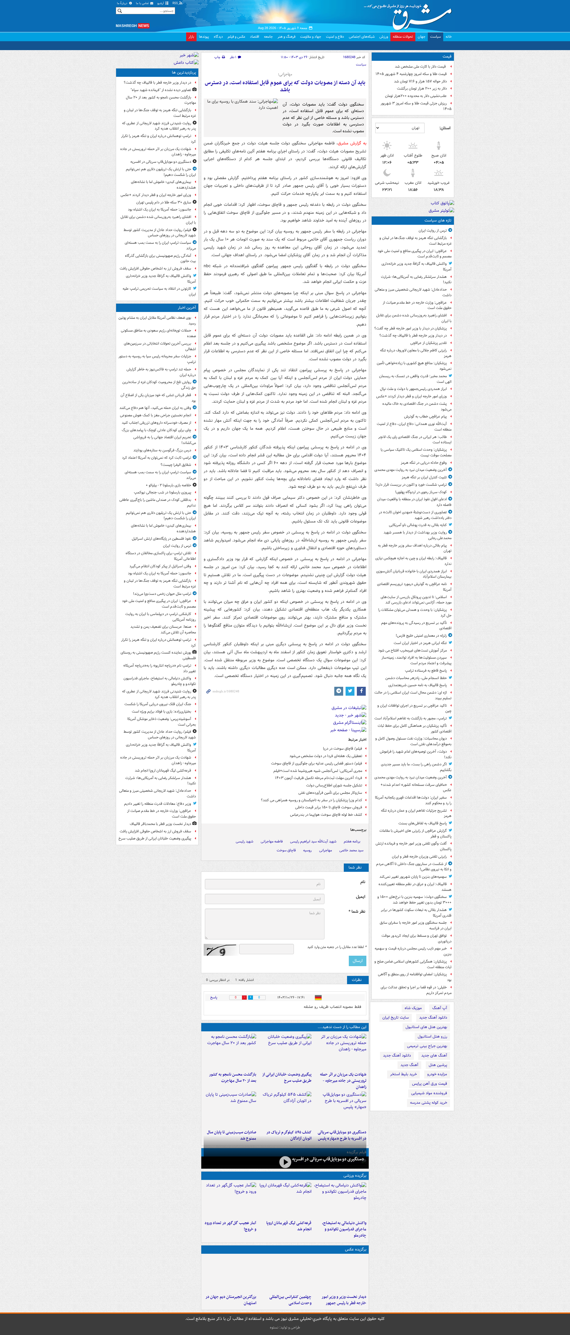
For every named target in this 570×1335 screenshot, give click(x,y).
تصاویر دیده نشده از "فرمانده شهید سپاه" (161, 90)
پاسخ (213, 997)
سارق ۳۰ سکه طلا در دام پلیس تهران (163, 202)
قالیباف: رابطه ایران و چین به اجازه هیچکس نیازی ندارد (413, 561)
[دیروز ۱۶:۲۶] (285, 1162)
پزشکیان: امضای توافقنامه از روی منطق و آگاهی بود (415, 977)
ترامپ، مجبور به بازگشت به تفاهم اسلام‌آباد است (410, 718)
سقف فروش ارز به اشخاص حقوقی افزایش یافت (155, 268)
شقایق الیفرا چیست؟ (176, 465)
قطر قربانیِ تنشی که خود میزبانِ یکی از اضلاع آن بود (158, 398)
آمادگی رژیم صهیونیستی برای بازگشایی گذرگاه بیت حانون (160, 258)
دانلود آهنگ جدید (433, 1017)
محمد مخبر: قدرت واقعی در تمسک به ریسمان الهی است (415, 379)
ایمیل (360, 897)
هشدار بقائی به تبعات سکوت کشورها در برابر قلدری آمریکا (416, 912)
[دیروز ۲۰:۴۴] (340, 1051)
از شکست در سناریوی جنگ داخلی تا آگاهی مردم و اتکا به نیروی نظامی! (414, 866)
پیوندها (204, 36)
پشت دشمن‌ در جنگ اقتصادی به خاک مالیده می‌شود (417, 406)
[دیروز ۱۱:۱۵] (230, 1200)
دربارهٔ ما (122, 3)
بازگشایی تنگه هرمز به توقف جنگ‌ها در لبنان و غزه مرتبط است (415, 240)
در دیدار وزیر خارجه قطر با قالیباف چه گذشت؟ (413, 335)
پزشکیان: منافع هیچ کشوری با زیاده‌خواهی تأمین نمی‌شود (414, 366)
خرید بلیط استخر (403, 1074)
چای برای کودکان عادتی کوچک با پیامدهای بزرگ (156, 430)
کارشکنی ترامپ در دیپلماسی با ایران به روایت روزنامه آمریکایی (160, 616)
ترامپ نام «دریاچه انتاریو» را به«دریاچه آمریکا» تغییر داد (159, 668)
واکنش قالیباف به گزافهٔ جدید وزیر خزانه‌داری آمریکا (416, 266)
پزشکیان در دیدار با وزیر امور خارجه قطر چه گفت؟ (410, 328)
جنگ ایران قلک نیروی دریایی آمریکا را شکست (157, 704)
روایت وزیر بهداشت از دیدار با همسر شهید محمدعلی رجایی (418, 535)
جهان (421, 36)
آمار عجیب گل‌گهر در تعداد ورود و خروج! (230, 1226)
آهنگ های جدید (434, 1055)
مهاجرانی (325, 850)
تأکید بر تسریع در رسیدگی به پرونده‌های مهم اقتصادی (416, 625)
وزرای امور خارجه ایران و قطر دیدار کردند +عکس (411, 396)
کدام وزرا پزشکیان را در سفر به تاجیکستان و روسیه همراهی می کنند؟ (311, 800)
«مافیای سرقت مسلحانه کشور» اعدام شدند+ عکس (416, 787)
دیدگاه (218, 36)
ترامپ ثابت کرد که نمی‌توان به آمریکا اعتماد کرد (156, 458)
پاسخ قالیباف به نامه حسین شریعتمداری (417, 685)
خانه (449, 36)
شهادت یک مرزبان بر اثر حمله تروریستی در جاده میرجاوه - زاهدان (343, 1080)
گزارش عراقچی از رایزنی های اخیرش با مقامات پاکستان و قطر (415, 833)
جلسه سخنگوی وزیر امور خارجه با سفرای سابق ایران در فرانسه (416, 925)
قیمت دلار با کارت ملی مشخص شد (421, 66)
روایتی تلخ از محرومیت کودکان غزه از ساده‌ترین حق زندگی (159, 385)
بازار (191, 36)
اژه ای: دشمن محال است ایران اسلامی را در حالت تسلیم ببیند (413, 695)
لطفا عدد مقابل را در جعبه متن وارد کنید (336, 947)
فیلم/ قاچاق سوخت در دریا (342, 748)
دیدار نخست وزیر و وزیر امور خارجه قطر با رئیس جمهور (344, 1300)
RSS (175, 3)
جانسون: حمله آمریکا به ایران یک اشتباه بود (159, 209)
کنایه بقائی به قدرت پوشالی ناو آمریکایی (418, 525)
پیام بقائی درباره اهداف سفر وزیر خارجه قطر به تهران (415, 548)
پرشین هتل (438, 1065)
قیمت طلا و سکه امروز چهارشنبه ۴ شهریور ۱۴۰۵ (411, 74)
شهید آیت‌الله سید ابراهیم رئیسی (313, 841)
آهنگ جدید (409, 1065)
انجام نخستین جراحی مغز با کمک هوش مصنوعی (155, 415)
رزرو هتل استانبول (432, 1036)
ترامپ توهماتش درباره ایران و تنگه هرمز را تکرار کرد (158, 138)
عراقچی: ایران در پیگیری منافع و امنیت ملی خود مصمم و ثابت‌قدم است (415, 253)
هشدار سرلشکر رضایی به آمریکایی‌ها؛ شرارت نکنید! (416, 279)
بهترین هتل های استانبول (426, 1027)
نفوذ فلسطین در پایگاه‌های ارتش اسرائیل (161, 538)
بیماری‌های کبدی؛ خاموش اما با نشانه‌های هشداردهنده (163, 184)
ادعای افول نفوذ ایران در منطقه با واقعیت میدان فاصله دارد (414, 502)
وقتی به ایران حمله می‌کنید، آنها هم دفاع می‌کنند (155, 408)
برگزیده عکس (355, 1249)
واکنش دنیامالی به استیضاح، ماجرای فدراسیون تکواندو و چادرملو (344, 1229)
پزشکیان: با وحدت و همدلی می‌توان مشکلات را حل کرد (415, 612)
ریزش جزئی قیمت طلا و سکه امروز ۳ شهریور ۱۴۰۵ (416, 106)
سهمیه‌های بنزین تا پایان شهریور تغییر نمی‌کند (413, 877)
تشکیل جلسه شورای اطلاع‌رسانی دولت (334, 785)
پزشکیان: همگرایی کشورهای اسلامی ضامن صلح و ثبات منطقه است (413, 964)
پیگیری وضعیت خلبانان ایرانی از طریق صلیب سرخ (286, 1077)
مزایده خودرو (437, 1074)
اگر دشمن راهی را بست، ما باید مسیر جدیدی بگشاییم (416, 767)
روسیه (307, 850)
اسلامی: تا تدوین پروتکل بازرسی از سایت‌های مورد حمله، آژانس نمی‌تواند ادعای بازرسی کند (416, 600)
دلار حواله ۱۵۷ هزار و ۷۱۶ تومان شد (420, 81)
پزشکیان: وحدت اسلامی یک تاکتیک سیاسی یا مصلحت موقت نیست (416, 452)
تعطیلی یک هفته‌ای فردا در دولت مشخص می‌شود (325, 756)
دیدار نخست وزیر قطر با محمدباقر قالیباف (160, 824)
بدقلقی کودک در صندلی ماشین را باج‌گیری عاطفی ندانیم (157, 502)
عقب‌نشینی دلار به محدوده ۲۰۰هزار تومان (416, 96)
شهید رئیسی (244, 841)
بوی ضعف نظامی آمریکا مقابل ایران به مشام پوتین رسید (157, 320)
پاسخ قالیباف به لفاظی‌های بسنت (422, 823)
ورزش (383, 36)
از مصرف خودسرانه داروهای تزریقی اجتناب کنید (156, 423)
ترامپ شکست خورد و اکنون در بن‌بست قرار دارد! (411, 485)
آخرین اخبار (187, 308)
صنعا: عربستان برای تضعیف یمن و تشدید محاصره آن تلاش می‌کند (163, 629)
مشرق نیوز (409, 15)
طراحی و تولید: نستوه (285, 1327)
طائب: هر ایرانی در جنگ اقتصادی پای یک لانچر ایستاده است (415, 439)
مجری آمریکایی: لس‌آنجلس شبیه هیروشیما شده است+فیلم (317, 771)
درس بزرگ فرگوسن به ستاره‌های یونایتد (162, 450)
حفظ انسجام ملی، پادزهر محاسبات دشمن (416, 678)
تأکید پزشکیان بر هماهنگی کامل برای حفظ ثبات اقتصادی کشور (415, 728)
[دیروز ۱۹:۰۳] (340, 1274)
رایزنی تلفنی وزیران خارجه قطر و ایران (419, 856)
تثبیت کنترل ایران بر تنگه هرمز (424, 477)
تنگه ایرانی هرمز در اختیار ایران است (420, 643)
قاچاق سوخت (286, 850)
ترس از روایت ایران (433, 230)
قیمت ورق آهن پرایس (429, 1084)
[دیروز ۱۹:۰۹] (285, 1051)
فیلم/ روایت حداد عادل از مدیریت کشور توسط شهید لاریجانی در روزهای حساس (160, 232)
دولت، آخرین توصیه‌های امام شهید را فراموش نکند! (416, 754)
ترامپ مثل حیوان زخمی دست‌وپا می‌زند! (162, 594)
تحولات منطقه (403, 36)
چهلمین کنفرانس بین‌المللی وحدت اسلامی (290, 1300)
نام (362, 882)
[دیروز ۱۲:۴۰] (230, 1109)
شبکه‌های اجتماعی (362, 36)
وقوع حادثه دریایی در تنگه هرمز (424, 463)
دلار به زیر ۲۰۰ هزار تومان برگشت (422, 88)
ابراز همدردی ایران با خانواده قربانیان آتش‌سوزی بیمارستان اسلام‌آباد (414, 574)
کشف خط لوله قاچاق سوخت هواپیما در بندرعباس (326, 815)
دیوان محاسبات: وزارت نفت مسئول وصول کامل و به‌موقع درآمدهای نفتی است (413, 741)
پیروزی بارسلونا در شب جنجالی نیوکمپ (162, 492)
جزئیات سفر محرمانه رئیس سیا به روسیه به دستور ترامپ (157, 359)
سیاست (435, 36)
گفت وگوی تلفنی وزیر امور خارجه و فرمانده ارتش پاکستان (414, 846)
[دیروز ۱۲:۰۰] (230, 1274)
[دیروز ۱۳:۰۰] (285, 1274)
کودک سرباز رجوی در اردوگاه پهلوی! (421, 492)
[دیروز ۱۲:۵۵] (285, 1109)
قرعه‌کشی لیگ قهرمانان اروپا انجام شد (288, 1226)
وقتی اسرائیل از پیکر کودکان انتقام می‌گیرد (160, 566)
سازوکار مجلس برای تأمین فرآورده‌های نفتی (330, 793)
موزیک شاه (413, 1008)
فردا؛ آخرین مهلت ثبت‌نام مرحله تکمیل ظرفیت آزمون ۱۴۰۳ (318, 778)
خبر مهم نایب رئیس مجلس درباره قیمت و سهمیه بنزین (413, 951)
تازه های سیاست (438, 220)
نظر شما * (357, 912)
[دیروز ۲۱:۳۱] (340, 1200)
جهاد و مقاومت (310, 36)
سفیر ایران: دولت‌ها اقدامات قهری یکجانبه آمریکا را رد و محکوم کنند (413, 800)
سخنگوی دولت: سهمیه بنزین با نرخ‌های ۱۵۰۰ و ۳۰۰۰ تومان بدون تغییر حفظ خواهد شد (414, 899)
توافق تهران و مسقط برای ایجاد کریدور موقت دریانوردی (416, 938)
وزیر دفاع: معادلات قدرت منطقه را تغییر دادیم (157, 804)
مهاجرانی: (285, 74)
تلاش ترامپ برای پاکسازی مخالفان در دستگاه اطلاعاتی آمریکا (161, 556)
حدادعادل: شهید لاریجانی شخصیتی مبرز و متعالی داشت (413, 292)
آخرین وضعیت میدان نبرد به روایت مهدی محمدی (410, 470)
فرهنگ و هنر (286, 36)
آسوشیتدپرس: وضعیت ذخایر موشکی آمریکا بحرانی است (161, 721)
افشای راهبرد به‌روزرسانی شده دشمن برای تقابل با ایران (414, 318)
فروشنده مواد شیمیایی (429, 1093)
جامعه (268, 36)
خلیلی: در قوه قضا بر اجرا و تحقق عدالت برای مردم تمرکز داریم (416, 990)
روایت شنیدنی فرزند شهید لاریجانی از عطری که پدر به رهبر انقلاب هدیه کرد (159, 126)
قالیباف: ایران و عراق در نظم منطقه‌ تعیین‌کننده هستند (415, 887)
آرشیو (161, 3)
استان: (444, 128)
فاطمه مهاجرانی (272, 841)
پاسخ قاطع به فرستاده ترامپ (426, 670)
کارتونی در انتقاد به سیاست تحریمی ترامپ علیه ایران (159, 291)
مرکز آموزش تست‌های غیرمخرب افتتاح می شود (412, 650)
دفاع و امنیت (335, 36)
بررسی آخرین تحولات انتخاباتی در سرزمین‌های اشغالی (160, 346)
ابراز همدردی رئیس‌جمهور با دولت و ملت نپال (413, 389)
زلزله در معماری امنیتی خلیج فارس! (421, 635)
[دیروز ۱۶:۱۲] (230, 1051)
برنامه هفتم (352, 841)
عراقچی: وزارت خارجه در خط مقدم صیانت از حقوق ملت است (417, 305)
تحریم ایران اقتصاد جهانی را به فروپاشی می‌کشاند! (164, 440)
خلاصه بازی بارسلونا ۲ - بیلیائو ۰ (168, 485)
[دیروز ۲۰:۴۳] (285, 1200)
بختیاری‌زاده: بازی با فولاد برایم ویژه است (161, 711)
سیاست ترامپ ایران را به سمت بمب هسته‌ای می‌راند (160, 245)
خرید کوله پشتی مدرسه (428, 1103)
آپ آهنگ (439, 1008)
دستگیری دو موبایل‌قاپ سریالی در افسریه (328, 1159)
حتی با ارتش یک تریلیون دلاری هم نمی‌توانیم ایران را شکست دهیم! (161, 172)
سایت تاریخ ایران (395, 1017)
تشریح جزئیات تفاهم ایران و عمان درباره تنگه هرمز (416, 813)
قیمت (447, 56)
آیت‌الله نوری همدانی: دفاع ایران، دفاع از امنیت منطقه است (414, 426)
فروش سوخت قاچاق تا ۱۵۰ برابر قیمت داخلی (328, 807)
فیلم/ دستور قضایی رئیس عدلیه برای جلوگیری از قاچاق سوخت (316, 763)
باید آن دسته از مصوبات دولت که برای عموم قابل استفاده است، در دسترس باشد (285, 86)
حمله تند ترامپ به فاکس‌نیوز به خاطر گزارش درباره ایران (161, 372)
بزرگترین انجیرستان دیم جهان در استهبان (230, 1300)
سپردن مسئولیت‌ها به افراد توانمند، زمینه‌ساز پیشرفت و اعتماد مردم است (416, 660)
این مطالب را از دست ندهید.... (342, 1027)
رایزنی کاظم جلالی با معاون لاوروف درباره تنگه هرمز (416, 353)
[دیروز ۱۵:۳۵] (340, 1109)
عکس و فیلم (236, 36)
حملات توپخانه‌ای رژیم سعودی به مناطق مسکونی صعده (158, 333)
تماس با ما (143, 3)
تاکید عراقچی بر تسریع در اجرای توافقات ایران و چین (414, 708)
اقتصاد (254, 36)
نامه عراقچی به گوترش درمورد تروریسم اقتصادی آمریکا (414, 586)
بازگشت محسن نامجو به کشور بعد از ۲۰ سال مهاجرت (232, 1077)
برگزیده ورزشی (354, 1175)
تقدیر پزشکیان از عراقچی (428, 343)
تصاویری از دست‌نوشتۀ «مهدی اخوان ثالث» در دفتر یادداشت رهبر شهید (415, 515)
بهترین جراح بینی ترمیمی (427, 1046)
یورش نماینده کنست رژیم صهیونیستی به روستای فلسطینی (158, 655)
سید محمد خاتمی (351, 850)
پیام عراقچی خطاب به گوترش (425, 416)
